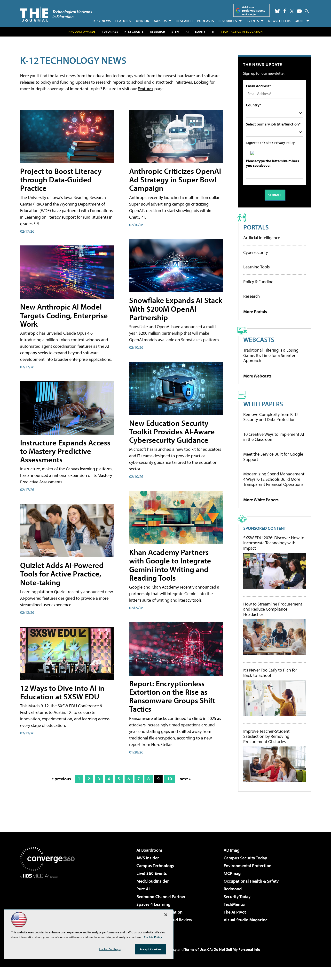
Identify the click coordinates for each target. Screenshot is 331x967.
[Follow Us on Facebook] (284, 10)
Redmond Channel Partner (160, 896)
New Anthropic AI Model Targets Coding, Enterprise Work (64, 315)
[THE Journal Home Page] (56, 14)
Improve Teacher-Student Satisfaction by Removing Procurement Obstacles (266, 736)
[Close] (165, 914)
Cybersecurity (255, 252)
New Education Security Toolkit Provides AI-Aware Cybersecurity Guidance (172, 431)
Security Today (237, 896)
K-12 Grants (134, 31)
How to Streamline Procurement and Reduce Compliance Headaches (272, 609)
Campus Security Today (245, 858)
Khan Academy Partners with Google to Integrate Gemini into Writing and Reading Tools (170, 565)
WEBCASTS (258, 339)
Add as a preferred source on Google (253, 10)
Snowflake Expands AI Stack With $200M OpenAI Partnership (175, 308)
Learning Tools (256, 267)
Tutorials (110, 31)
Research (184, 21)
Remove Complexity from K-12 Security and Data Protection (271, 417)
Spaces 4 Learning (153, 904)
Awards (160, 21)
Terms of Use (195, 949)
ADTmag (231, 850)
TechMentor (235, 904)
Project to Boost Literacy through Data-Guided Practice (61, 179)
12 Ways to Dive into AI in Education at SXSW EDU (62, 692)
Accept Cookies (150, 949)
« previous (61, 779)
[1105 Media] (49, 902)
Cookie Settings (110, 949)
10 (169, 779)
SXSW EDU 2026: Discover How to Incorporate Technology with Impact (273, 543)
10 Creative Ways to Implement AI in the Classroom (273, 436)
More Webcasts (257, 376)
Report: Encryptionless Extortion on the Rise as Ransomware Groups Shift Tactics (172, 696)
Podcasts (205, 21)
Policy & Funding (258, 281)
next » (185, 779)
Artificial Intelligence (261, 237)
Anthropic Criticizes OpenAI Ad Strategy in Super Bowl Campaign (175, 179)
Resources (228, 21)
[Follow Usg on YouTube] (299, 11)
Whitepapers (263, 403)
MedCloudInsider (152, 881)
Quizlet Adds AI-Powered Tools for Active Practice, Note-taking (62, 573)
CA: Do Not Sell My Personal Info (233, 949)
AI (187, 31)
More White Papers (261, 499)
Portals (256, 227)
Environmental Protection (247, 865)
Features (123, 21)
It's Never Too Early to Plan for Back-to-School (270, 672)
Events (253, 21)
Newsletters (279, 21)
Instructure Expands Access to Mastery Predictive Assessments (65, 451)
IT (213, 31)
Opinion (143, 21)
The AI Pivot (235, 912)
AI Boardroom (149, 850)
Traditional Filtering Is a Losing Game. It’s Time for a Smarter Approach (271, 355)
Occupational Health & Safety (251, 881)
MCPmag (232, 873)
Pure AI (143, 889)
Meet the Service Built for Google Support (273, 456)
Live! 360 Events (151, 873)
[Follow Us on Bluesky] (277, 11)
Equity (200, 31)
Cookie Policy (153, 937)
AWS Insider (147, 858)
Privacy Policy (284, 142)
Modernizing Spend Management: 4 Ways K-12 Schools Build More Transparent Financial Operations (274, 479)
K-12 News (102, 21)
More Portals (255, 311)
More (300, 21)
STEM (175, 31)
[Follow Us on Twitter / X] (292, 11)
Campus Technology (155, 865)
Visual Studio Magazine (246, 920)
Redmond (233, 889)
